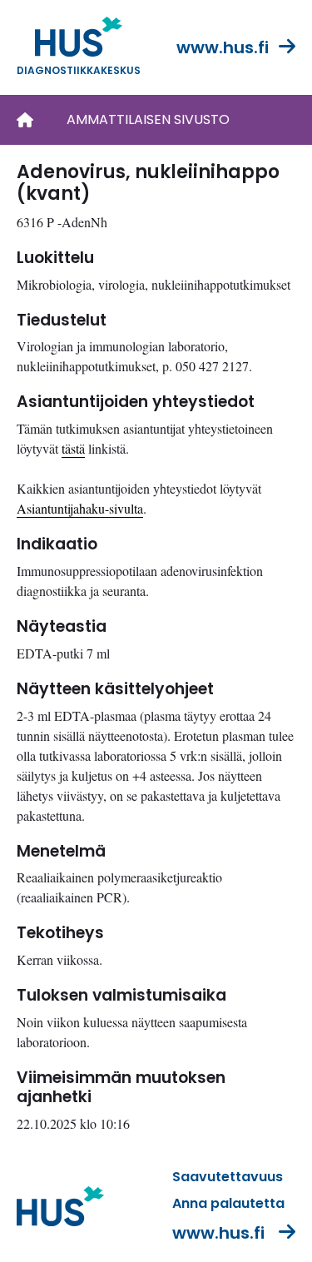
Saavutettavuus (227, 1176)
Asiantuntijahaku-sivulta (80, 508)
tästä (73, 448)
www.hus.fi (222, 47)
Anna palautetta (228, 1203)
